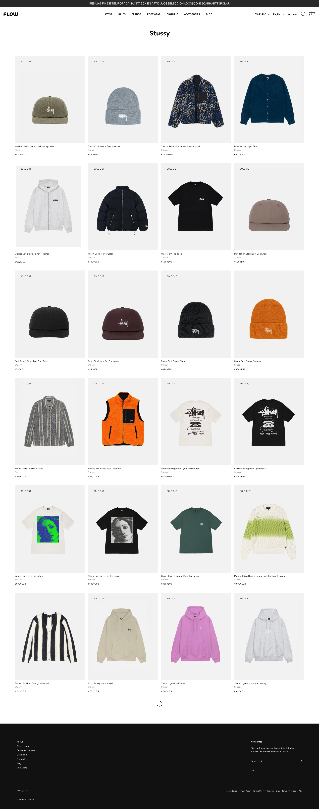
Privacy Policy (245, 791)
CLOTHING (172, 14)
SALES (122, 14)
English (277, 14)
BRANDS (136, 14)
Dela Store (22, 767)
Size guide (22, 754)
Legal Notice (231, 791)
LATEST (108, 14)
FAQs (300, 791)
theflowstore (28, 799)
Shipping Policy (273, 791)
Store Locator (23, 746)
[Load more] (159, 703)
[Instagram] (252, 771)
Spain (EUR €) (22, 791)
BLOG (209, 14)
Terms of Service (289, 791)
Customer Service (26, 750)
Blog (19, 763)
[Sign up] (300, 761)
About (20, 741)
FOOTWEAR (153, 14)
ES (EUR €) (260, 14)
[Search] (303, 14)
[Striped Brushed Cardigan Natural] (50, 636)
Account (292, 14)
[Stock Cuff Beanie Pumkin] (269, 314)
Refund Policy (259, 791)
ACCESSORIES (192, 14)
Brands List (22, 759)
